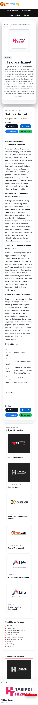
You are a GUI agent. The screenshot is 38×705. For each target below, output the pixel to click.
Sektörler (14, 24)
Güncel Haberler (12, 10)
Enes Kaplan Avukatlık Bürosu (16, 630)
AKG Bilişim (10, 646)
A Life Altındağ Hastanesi (15, 639)
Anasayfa (6, 24)
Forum (26, 15)
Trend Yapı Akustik (13, 632)
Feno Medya (11, 644)
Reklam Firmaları (23, 24)
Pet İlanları (10, 641)
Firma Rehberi (27, 10)
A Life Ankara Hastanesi (14, 635)
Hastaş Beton (11, 628)
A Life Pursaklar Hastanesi (15, 637)
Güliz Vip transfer (12, 626)
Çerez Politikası (14, 15)
